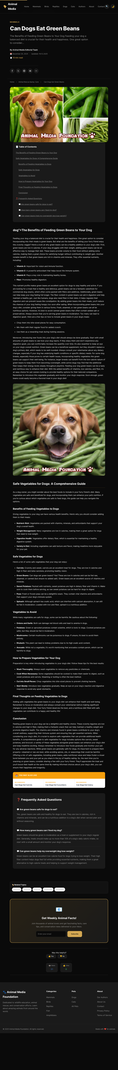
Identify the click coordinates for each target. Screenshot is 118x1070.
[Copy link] (36, 71)
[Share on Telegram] (24, 71)
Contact (101, 6)
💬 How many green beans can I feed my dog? (38, 210)
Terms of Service (104, 1015)
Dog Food (16, 889)
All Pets (75, 1006)
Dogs (65, 6)
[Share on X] (18, 71)
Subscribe (74, 934)
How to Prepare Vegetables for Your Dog (35, 181)
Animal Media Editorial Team (25, 50)
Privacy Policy (103, 1011)
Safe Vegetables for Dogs (29, 170)
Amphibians (51, 1015)
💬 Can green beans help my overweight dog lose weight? (43, 216)
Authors (82, 6)
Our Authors (102, 997)
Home (26, 6)
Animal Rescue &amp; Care (29, 82)
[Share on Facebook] (12, 71)
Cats (73, 6)
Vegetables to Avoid (27, 176)
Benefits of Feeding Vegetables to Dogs (35, 164)
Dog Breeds (48, 889)
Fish (48, 1011)
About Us (101, 1002)
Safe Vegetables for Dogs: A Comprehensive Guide (37, 158)
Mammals (37, 6)
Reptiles (56, 6)
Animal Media (12, 6)
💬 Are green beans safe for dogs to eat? (36, 204)
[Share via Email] (30, 71)
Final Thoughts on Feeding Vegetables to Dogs (38, 187)
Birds (46, 6)
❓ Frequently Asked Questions (29, 198)
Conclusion (23, 193)
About (91, 6)
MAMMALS (14, 22)
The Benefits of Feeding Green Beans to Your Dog (36, 153)
